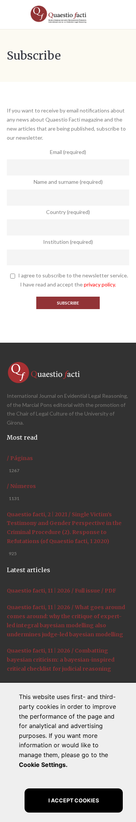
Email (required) (68, 152)
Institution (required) (68, 242)
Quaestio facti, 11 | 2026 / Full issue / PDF (61, 590)
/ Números (21, 486)
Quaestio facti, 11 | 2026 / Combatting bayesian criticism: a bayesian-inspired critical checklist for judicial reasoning (60, 659)
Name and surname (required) (68, 182)
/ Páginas (20, 458)
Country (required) (68, 212)
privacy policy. (100, 284)
